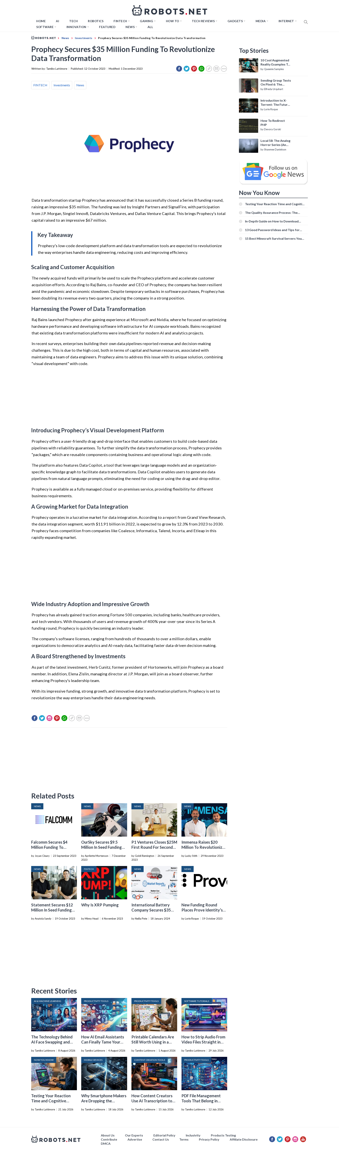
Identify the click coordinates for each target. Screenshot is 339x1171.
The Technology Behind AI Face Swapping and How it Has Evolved (52, 1041)
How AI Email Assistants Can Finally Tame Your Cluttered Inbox (102, 1041)
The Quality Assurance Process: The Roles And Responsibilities (271, 212)
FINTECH (120, 21)
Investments (62, 85)
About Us (108, 1135)
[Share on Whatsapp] (201, 69)
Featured (107, 27)
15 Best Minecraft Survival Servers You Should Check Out (273, 238)
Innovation (76, 27)
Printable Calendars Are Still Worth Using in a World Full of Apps (152, 1041)
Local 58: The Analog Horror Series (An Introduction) (275, 143)
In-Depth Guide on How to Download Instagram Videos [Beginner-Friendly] (272, 221)
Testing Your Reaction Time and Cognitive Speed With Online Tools (53, 1100)
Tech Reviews (203, 21)
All (150, 27)
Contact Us (160, 1139)
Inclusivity (193, 1135)
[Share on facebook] (179, 69)
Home (41, 21)
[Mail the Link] (216, 69)
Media (261, 21)
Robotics (95, 21)
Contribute (109, 1139)
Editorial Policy (164, 1135)
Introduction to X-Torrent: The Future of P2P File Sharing (275, 102)
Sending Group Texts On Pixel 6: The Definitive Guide (276, 82)
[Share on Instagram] (49, 718)
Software (45, 27)
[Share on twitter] (187, 69)
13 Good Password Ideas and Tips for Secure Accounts (272, 230)
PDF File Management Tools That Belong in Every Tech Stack (201, 1100)
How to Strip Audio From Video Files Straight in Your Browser (203, 1041)
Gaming (146, 21)
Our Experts (134, 1135)
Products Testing (223, 1135)
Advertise (135, 1139)
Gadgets (235, 21)
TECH (73, 21)
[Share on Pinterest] (194, 69)
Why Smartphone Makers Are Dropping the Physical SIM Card (103, 1100)
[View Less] (224, 69)
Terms (184, 1139)
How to (172, 21)
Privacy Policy (209, 1139)
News (130, 27)
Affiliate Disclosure (244, 1139)
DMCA (105, 1143)
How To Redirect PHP (273, 123)
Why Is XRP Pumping (100, 904)
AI (57, 21)
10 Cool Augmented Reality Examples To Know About (275, 62)
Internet (286, 21)
